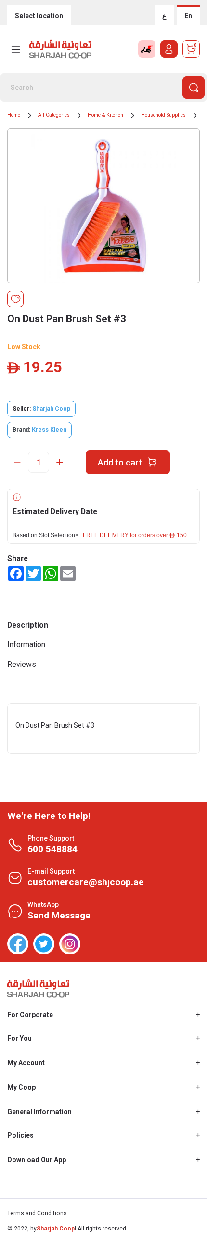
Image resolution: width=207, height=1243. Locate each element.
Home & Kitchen (105, 115)
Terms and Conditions (37, 1213)
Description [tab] (27, 624)
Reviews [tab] (21, 664)
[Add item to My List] (15, 299)
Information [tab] (26, 644)
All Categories (54, 115)
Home (13, 115)
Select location (39, 16)
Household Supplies (163, 115)
